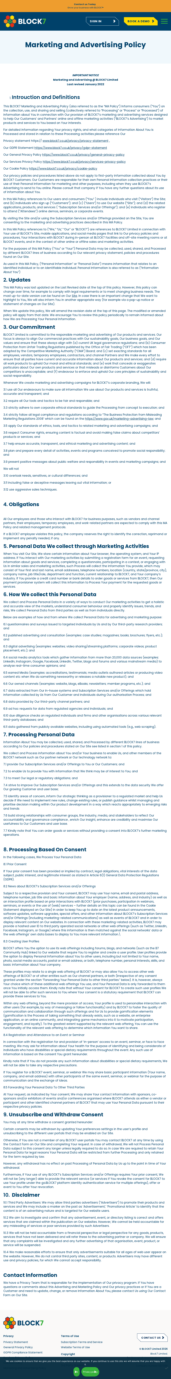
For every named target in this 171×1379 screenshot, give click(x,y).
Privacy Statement (15, 1342)
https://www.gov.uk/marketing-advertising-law (119, 419)
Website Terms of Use (75, 1347)
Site (74, 296)
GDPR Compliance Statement (23, 1352)
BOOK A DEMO (139, 21)
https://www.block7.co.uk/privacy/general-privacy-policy (83, 155)
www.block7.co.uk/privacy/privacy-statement (75, 141)
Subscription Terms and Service (82, 1342)
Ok (76, 1371)
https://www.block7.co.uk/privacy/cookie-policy (63, 169)
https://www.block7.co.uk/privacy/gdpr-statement (70, 148)
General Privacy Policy (18, 1347)
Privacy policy (90, 1371)
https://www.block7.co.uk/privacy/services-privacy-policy (84, 162)
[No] (166, 1371)
